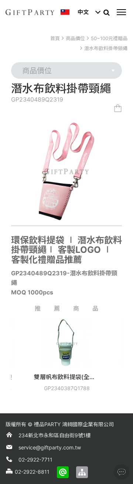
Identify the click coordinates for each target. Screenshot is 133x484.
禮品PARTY (47, 424)
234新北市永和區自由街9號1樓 (54, 435)
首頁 (55, 38)
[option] (61, 357)
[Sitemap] (82, 472)
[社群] (121, 472)
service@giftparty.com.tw (49, 447)
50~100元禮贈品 (109, 38)
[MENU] (121, 12)
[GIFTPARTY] (30, 12)
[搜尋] (106, 12)
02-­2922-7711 (35, 459)
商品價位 (75, 38)
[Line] (63, 472)
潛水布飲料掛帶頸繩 (105, 48)
